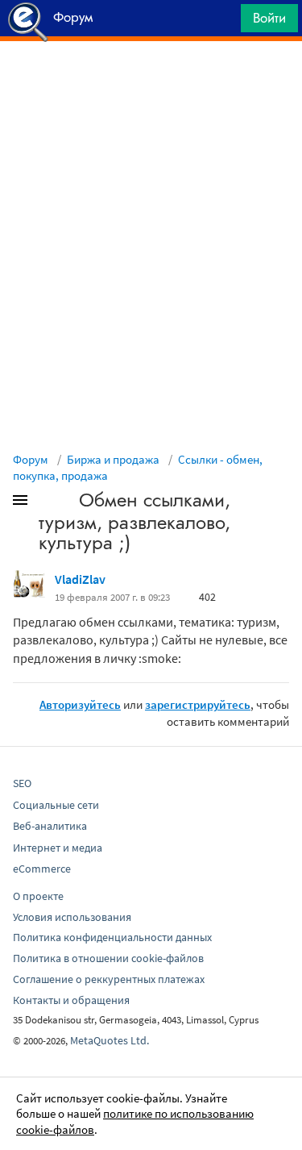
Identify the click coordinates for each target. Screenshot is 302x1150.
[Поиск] (223, 22)
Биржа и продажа (113, 459)
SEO (22, 783)
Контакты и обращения (71, 1000)
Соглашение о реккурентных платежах (109, 979)
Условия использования (72, 917)
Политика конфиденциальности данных (112, 937)
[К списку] (46, 503)
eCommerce (42, 868)
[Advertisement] (151, 81)
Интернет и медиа (57, 847)
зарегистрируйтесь (197, 704)
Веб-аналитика (50, 826)
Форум (30, 459)
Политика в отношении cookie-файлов (108, 958)
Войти (269, 17)
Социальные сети (56, 805)
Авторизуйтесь (80, 704)
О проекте (38, 896)
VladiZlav (80, 579)
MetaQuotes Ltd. (109, 1040)
